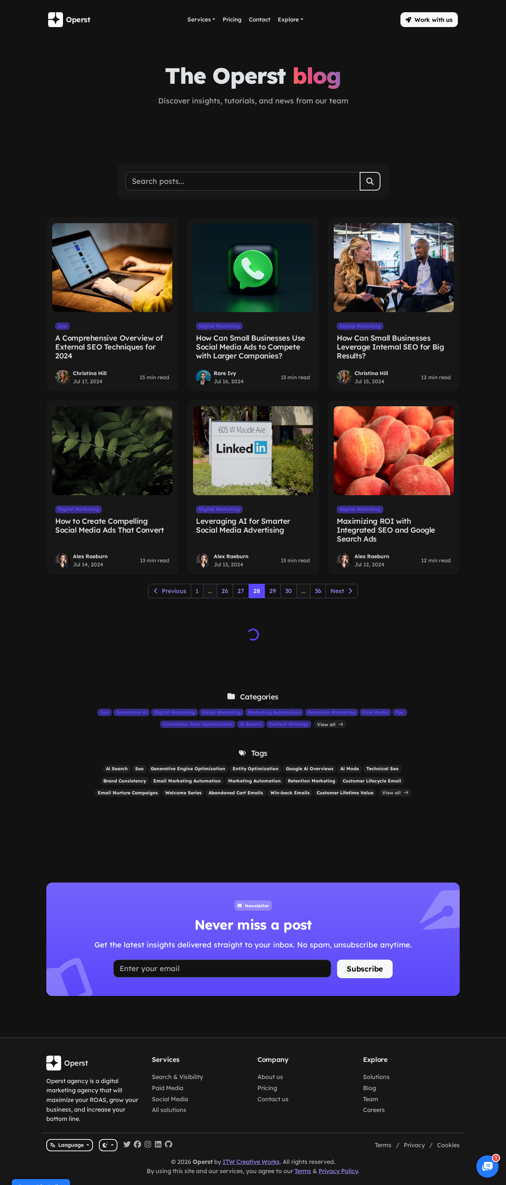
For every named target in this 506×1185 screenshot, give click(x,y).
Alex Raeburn (90, 556)
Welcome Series (183, 792)
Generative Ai (131, 712)
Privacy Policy (338, 1171)
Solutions (376, 1076)
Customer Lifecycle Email (372, 781)
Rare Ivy (225, 373)
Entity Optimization (256, 768)
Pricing (267, 1088)
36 (318, 591)
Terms (383, 1145)
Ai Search (251, 724)
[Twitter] (127, 1145)
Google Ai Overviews (309, 768)
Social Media (170, 1099)
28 (256, 591)
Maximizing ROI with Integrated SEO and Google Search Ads (386, 529)
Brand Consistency (124, 781)
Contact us (273, 1099)
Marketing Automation (274, 712)
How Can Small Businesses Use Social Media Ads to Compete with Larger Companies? (250, 346)
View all (327, 724)
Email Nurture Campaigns (128, 792)
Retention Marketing (331, 712)
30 (288, 591)
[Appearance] (108, 1145)
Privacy (414, 1145)
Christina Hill (90, 373)
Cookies (448, 1145)
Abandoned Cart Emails (236, 792)
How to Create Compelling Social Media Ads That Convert (109, 525)
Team (370, 1099)
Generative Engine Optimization (188, 768)
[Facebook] (137, 1145)
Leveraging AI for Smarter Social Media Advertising (243, 525)
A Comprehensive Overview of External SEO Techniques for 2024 (109, 346)
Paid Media (375, 712)
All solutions (169, 1109)
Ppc (400, 712)
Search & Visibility (177, 1076)
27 (240, 591)
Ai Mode (349, 768)
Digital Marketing (219, 326)
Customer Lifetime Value (345, 792)
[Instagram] (148, 1145)
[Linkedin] (158, 1145)
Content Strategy (288, 724)
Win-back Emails (290, 792)
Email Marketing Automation (187, 781)
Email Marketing (221, 712)
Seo (62, 326)
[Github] (168, 1145)
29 (272, 591)
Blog (369, 1088)
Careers (374, 1109)
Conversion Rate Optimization (198, 724)
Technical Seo (382, 768)
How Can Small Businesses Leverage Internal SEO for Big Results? (390, 346)
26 (225, 591)
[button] (429, 19)
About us (270, 1076)
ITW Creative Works (251, 1161)
